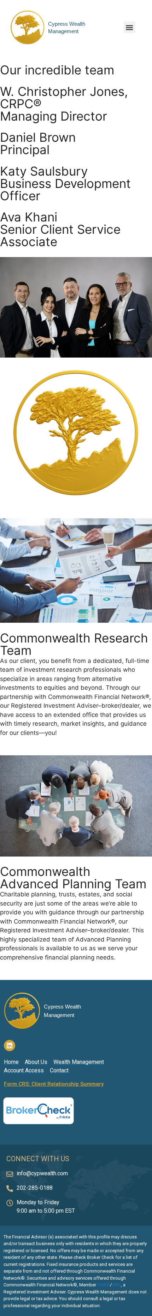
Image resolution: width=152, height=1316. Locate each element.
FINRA (103, 1284)
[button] (129, 27)
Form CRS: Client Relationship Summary (54, 1084)
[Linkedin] (9, 1045)
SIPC (116, 1284)
